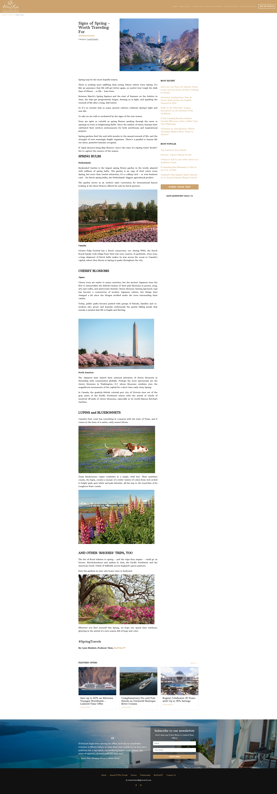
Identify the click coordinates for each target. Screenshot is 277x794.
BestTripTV (158, 775)
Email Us (188, 196)
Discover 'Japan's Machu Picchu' (176, 155)
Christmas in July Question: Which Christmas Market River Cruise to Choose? (177, 132)
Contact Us (171, 775)
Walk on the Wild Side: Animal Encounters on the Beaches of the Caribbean (177, 111)
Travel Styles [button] (184, 6)
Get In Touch (267, 6)
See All (194, 663)
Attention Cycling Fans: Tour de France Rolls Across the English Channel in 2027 (176, 100)
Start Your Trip (180, 187)
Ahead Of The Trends (213, 6)
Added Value (198, 6)
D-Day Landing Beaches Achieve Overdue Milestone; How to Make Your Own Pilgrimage (179, 121)
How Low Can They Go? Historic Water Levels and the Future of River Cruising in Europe (180, 90)
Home (175, 6)
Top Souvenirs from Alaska (173, 150)
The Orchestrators (248, 6)
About (103, 775)
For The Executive (231, 6)
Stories (10, 15)
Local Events (92, 39)
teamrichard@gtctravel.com (139, 780)
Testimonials (145, 775)
